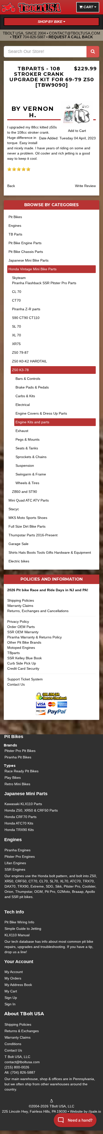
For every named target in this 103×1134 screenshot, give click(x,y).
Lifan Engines (15, 863)
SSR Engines (14, 869)
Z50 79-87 (20, 352)
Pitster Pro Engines (19, 857)
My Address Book (18, 985)
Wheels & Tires (27, 483)
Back (11, 186)
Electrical (23, 405)
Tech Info (14, 911)
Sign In (10, 1004)
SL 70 (16, 326)
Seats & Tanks (27, 448)
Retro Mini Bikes (17, 784)
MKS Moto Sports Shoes (27, 518)
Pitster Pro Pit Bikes (20, 751)
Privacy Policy (18, 622)
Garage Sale (18, 544)
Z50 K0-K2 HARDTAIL (29, 361)
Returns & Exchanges (21, 1031)
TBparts (13, 653)
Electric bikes (18, 561)
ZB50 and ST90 (24, 492)
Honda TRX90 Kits (19, 830)
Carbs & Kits (25, 396)
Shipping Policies (20, 600)
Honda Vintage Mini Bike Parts (32, 269)
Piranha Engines (17, 850)
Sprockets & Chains (31, 457)
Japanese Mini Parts (26, 793)
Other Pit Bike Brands (24, 642)
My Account (13, 972)
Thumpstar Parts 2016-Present (33, 535)
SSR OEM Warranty (22, 632)
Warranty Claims (20, 606)
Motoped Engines (21, 648)
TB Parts (15, 234)
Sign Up (10, 998)
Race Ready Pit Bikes (21, 771)
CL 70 (16, 292)
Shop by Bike (50, 22)
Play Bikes (12, 778)
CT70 (16, 300)
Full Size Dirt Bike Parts (27, 526)
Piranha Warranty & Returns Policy (34, 637)
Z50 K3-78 (20, 370)
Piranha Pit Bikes (17, 757)
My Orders (12, 978)
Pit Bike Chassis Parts (25, 252)
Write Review (85, 186)
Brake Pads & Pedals (32, 387)
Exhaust (22, 431)
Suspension (25, 466)
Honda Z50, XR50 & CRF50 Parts (31, 810)
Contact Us (16, 684)
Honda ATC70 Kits (18, 823)
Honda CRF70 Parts (20, 817)
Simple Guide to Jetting (22, 929)
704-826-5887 (34, 37)
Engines (14, 226)
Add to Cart (77, 131)
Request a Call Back (70, 37)
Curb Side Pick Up (21, 663)
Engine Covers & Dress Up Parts (41, 413)
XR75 (16, 344)
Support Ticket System (25, 679)
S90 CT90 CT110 (26, 318)
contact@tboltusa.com (74, 33)
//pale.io (94, 1111)
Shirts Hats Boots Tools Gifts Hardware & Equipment (49, 552)
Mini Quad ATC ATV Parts (28, 500)
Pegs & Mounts (28, 439)
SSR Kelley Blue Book (24, 658)
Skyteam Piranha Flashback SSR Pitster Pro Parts (44, 280)
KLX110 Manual (17, 935)
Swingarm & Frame (31, 474)
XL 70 (16, 335)
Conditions (12, 1044)
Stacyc (13, 509)
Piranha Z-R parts (26, 309)
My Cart (10, 991)
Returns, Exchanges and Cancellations (37, 611)
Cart (88, 7)
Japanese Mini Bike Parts (28, 260)
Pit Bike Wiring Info (19, 922)
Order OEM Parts (21, 627)
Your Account (18, 961)
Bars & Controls (28, 379)
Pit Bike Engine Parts (25, 243)
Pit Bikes (15, 217)
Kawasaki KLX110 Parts (23, 804)
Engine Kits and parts (32, 422)
